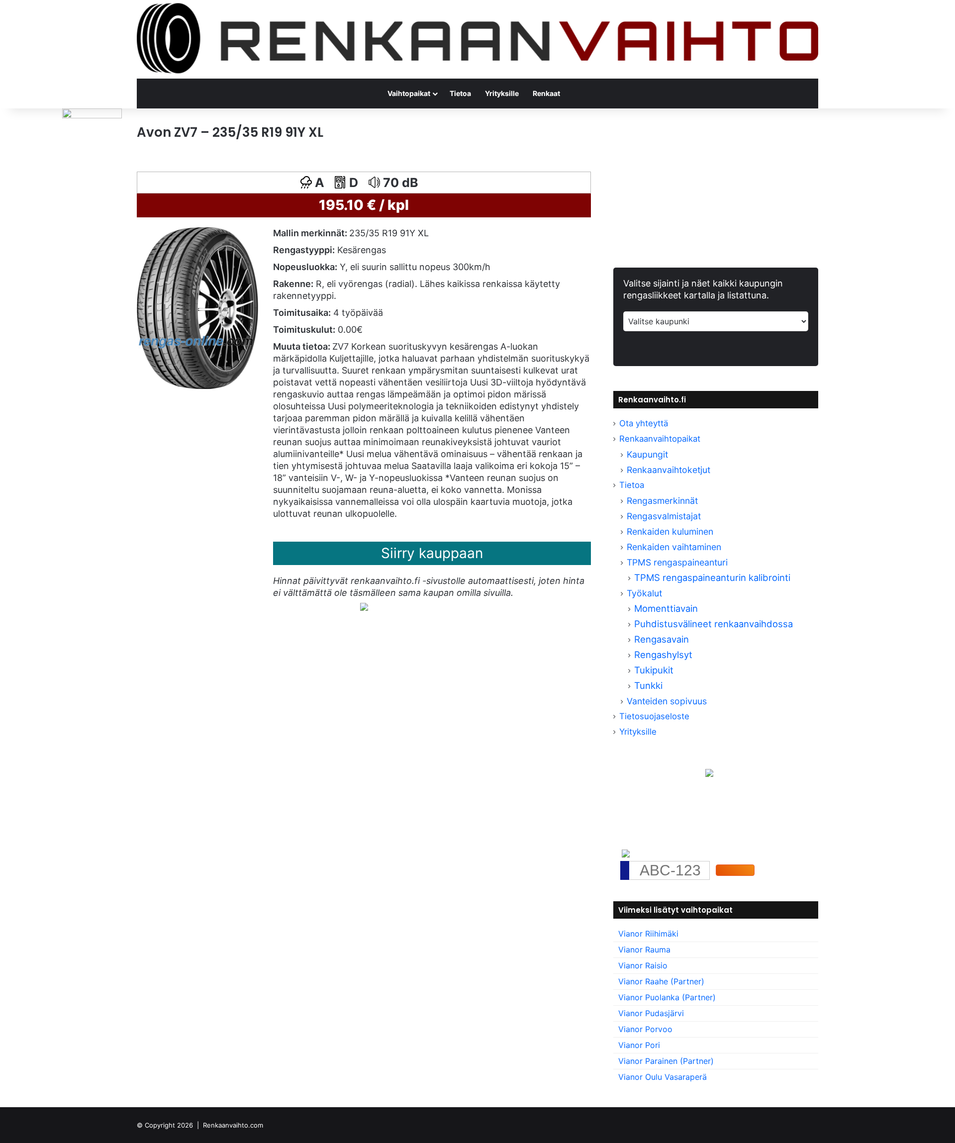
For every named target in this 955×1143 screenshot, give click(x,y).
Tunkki (648, 685)
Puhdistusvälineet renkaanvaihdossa (713, 623)
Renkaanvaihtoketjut (668, 470)
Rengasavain (661, 639)
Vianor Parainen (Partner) (666, 1061)
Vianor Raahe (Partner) (661, 981)
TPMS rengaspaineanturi (677, 562)
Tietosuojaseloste (654, 716)
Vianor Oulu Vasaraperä (662, 1077)
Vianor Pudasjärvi (651, 1013)
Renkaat (546, 93)
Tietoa (460, 93)
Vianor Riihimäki (648, 934)
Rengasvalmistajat (664, 516)
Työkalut (644, 593)
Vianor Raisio (643, 965)
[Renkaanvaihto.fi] (477, 39)
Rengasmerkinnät (662, 500)
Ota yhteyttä (643, 423)
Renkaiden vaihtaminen (674, 547)
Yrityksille (502, 93)
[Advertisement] (364, 727)
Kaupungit (647, 454)
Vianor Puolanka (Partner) (667, 997)
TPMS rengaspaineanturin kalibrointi (713, 577)
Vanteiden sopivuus (667, 701)
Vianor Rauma (644, 949)
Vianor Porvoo (645, 1029)
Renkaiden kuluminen (670, 531)
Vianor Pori (639, 1045)
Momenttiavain (666, 608)
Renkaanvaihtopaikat (659, 439)
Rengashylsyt (663, 654)
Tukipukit (653, 670)
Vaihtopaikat (408, 93)
